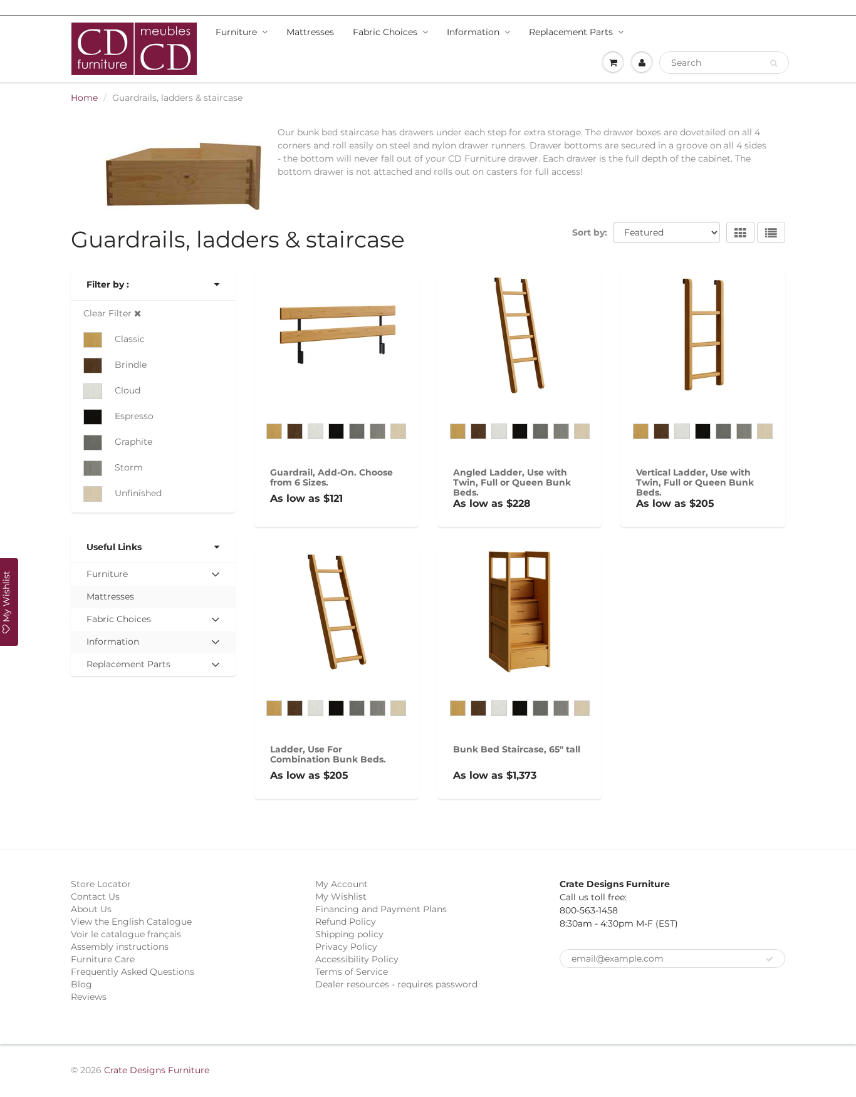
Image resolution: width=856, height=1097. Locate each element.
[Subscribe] (769, 959)
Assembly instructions (120, 946)
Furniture (236, 32)
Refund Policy (345, 921)
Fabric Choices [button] (118, 621)
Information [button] (112, 644)
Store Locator (101, 884)
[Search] (774, 63)
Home (84, 97)
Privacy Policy (346, 946)
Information (473, 32)
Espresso (134, 416)
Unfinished (138, 493)
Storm (129, 467)
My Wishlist (341, 896)
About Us (91, 909)
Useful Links (114, 547)
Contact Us (95, 896)
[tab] (153, 574)
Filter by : (107, 284)
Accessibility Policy (357, 959)
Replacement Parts (571, 32)
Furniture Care (103, 959)
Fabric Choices (385, 32)
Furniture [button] (107, 576)
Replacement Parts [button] (128, 666)
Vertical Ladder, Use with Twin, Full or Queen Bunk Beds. (695, 482)
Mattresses (310, 32)
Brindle (131, 364)
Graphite (133, 441)
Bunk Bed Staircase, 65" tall (516, 749)
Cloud (127, 390)
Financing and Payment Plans (381, 909)
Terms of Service (351, 971)
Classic (130, 339)
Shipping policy (349, 934)
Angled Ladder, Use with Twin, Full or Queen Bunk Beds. (512, 482)
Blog (81, 984)
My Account (341, 884)
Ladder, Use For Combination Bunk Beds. (328, 754)
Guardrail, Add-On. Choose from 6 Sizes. (331, 477)
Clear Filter (108, 313)
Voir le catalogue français (126, 934)
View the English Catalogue (131, 921)
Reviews (89, 996)
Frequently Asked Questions (132, 971)
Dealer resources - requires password (396, 984)
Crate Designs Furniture (156, 1070)
